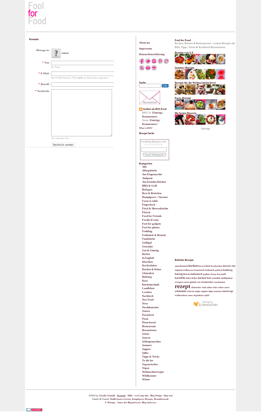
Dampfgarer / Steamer (155, 197)
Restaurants (149, 326)
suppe (197, 291)
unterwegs (227, 291)
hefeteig (179, 274)
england (178, 270)
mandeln (216, 278)
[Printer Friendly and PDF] (154, 69)
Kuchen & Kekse (151, 269)
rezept (182, 286)
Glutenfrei (148, 273)
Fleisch (146, 212)
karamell (221, 274)
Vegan (145, 367)
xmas (190, 295)
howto (186, 274)
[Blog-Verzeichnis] (34, 410)
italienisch (196, 273)
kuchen (202, 277)
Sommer (147, 345)
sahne (209, 287)
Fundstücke (148, 238)
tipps (210, 291)
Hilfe (130, 396)
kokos (194, 278)
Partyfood (148, 314)
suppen (204, 291)
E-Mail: (44, 73)
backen (193, 265)
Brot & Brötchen (151, 193)
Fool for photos (151, 227)
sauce (227, 287)
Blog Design (156, 396)
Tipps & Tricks (150, 356)
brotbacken (216, 266)
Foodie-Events (150, 219)
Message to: (43, 50)
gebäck (218, 270)
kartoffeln (180, 277)
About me (144, 42)
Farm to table (150, 200)
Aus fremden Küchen (154, 181)
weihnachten (181, 295)
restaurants (207, 282)
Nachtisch (147, 295)
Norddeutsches (150, 307)
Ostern (146, 311)
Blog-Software (149, 402)
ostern (187, 282)
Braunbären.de (161, 399)
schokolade (180, 291)
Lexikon (147, 292)
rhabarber (196, 287)
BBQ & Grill (149, 185)
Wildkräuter (149, 375)
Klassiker (147, 261)
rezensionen (219, 282)
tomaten (218, 291)
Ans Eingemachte (152, 174)
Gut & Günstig (150, 250)
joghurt (206, 274)
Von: (46, 62)
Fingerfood (148, 204)
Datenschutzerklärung (152, 54)
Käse (145, 280)
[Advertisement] (130, 13)
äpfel (206, 295)
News (145, 303)
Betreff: (44, 84)
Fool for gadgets (151, 223)
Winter (146, 379)
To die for (147, 360)
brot (208, 265)
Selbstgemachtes (151, 341)
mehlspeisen (226, 278)
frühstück (210, 270)
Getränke (147, 246)
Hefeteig (147, 276)
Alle (144, 166)
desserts (227, 265)
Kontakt (121, 396)
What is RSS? (146, 128)
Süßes (145, 352)
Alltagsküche (149, 170)
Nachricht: (42, 91)
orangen (179, 282)
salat (215, 287)
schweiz (190, 291)
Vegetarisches (150, 364)
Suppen (146, 349)
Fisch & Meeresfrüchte (155, 208)
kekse (188, 278)
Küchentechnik (150, 284)
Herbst (146, 254)
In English (148, 257)
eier (234, 265)
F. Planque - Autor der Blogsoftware (123, 402)
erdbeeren (188, 270)
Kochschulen (149, 265)
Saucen (146, 337)
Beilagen (147, 189)
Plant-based (149, 322)
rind (204, 287)
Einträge (157, 112)
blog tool (168, 396)
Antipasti (147, 178)
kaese (213, 274)
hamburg (227, 270)
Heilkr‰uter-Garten (120, 399)
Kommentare (149, 116)
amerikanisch (181, 266)
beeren (201, 266)
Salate (145, 333)
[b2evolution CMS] (205, 306)
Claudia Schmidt (107, 396)
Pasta (145, 318)
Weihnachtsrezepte (153, 371)
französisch (199, 270)
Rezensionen (149, 330)
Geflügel (147, 242)
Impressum (145, 48)
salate (221, 287)
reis (198, 282)
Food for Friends (151, 215)
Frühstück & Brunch (154, 235)
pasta (193, 281)
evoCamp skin (141, 396)
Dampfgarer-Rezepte (142, 399)
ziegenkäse (198, 295)
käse (209, 277)
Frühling (147, 231)
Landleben (148, 288)
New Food (148, 299)
